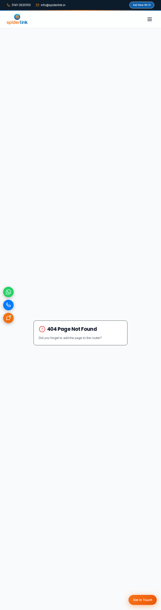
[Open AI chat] (8, 318)
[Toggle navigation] (149, 19)
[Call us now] (8, 305)
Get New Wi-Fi (142, 5)
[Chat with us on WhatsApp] (8, 292)
